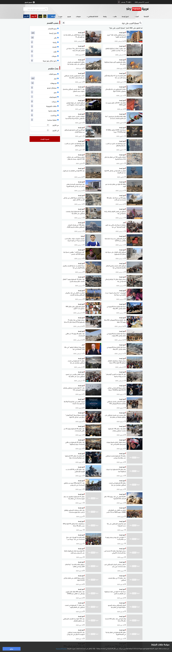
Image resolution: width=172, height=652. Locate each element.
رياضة (105, 16)
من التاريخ (56, 125)
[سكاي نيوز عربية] (137, 9)
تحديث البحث (44, 139)
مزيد (61, 16)
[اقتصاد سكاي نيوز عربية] (51, 16)
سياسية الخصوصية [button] (61, 648)
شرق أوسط (125, 16)
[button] (33, 16)
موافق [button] (11, 649)
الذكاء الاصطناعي (93, 16)
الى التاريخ (56, 130)
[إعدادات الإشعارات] (44, 16)
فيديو (69, 16)
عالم (115, 16)
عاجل (40, 16)
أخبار (137, 16)
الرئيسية (146, 16)
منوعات (78, 16)
